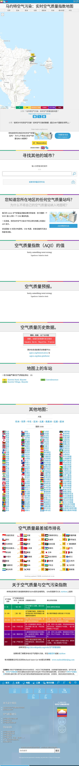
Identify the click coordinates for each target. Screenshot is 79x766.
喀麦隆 (25, 506)
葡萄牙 (25, 469)
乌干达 (25, 479)
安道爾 (25, 494)
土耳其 (25, 481)
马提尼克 (64, 440)
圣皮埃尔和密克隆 (68, 508)
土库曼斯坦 (65, 458)
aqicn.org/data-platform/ (39, 356)
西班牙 (44, 448)
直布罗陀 (64, 434)
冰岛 (5, 479)
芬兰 (5, 450)
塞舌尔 (25, 471)
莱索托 (25, 446)
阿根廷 (44, 438)
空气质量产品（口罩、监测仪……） (14, 738)
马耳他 (25, 458)
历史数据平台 (7, 742)
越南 (5, 487)
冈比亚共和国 (66, 500)
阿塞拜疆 (45, 465)
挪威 (5, 446)
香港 (5, 469)
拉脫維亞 (45, 504)
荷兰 (5, 448)
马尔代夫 (45, 496)
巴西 (5, 498)
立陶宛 (25, 448)
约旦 (5, 431)
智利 (24, 431)
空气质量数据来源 (9, 732)
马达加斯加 (65, 481)
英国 (5, 434)
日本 (5, 440)
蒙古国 (25, 492)
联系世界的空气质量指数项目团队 (14, 707)
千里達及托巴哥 (67, 506)
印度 (5, 473)
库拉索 (25, 502)
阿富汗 (44, 446)
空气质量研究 (9, 714)
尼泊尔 (25, 477)
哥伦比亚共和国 (67, 504)
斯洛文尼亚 (65, 489)
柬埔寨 (25, 442)
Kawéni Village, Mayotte (16, 382)
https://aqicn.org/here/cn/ (39, 129)
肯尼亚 (25, 452)
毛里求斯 (64, 438)
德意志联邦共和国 (68, 510)
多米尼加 (45, 487)
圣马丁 (25, 460)
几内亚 (44, 431)
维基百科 (51, 653)
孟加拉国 (45, 454)
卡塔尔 (25, 465)
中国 (5, 458)
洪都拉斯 (45, 506)
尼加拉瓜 (64, 448)
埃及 (5, 444)
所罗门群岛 (65, 475)
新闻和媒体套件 (8, 709)
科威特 (25, 436)
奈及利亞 (64, 450)
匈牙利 (44, 436)
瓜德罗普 (64, 431)
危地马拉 (45, 510)
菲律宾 (25, 473)
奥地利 (44, 450)
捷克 (5, 436)
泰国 (5, 496)
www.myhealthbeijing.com (63, 660)
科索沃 (25, 434)
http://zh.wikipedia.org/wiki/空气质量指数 (43, 647)
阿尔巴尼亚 (65, 462)
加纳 (5, 456)
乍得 (5, 504)
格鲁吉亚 (64, 442)
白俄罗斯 (45, 473)
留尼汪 (25, 487)
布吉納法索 (65, 473)
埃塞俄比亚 (65, 469)
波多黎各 (45, 458)
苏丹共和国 (65, 456)
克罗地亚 (45, 500)
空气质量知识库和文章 (10, 718)
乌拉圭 (25, 454)
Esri (7, 108)
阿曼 (5, 442)
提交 (57, 750)
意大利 (44, 440)
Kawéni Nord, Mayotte (15, 379)
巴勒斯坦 (45, 460)
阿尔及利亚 (65, 487)
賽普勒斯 (45, 492)
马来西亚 (64, 454)
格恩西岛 (64, 436)
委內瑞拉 (45, 479)
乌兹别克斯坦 (66, 498)
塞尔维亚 (45, 469)
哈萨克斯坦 (65, 460)
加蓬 (5, 454)
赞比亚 (25, 440)
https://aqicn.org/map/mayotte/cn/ (39, 114)
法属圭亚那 (65, 467)
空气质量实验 (7, 720)
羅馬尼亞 (45, 467)
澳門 (5, 460)
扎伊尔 (25, 508)
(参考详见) (39, 622)
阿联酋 (25, 444)
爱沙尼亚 (64, 446)
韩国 (5, 475)
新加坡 (25, 475)
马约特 (25, 438)
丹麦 (5, 438)
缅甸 (5, 462)
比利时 (25, 500)
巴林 (5, 492)
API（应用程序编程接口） (11, 740)
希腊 (5, 465)
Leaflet (2, 107)
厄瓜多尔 (45, 494)
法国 (5, 452)
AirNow (63, 591)
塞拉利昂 (45, 489)
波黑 (5, 502)
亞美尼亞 (45, 475)
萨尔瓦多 (45, 485)
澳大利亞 (45, 462)
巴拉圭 (25, 467)
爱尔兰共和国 (66, 502)
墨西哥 (25, 483)
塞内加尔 (45, 481)
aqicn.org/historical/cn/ (38, 353)
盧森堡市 (45, 502)
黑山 (5, 467)
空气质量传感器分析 (9, 722)
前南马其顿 (65, 483)
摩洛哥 (25, 450)
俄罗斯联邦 (65, 479)
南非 (5, 510)
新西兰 (25, 462)
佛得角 (25, 504)
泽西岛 (25, 498)
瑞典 (5, 506)
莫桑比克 (64, 444)
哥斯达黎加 (65, 492)
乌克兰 (25, 489)
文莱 (5, 494)
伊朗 (5, 477)
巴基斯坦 (45, 456)
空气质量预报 (7, 736)
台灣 (5, 489)
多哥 (5, 500)
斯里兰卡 (45, 498)
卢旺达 (25, 456)
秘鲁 (5, 483)
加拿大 (25, 510)
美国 (5, 485)
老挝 (5, 471)
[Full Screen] (2, 14)
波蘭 (5, 481)
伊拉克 (44, 442)
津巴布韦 (64, 452)
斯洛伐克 (45, 477)
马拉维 (25, 485)
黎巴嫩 (25, 496)
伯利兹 (44, 434)
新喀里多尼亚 (66, 494)
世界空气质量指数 (11, 672)
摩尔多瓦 (45, 508)
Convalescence (50, 379)
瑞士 (5, 508)
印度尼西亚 (65, 465)
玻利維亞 (45, 452)
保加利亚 (45, 483)
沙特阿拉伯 (65, 471)
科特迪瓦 (45, 471)
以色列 (44, 444)
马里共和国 (65, 485)
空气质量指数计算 (9, 734)
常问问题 (7, 727)
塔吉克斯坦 (65, 477)
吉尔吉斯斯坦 (66, 496)
